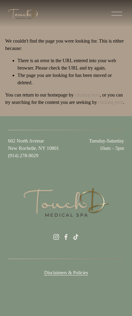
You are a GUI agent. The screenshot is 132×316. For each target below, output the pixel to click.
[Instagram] (56, 237)
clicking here (87, 94)
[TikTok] (76, 237)
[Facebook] (66, 237)
